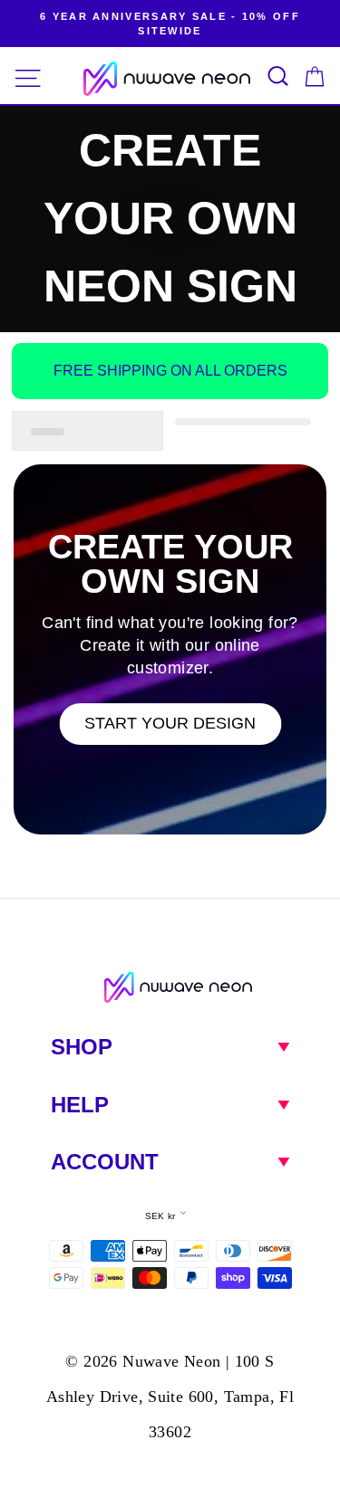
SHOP (81, 1047)
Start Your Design (170, 723)
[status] (87, 431)
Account (105, 1161)
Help (80, 1104)
